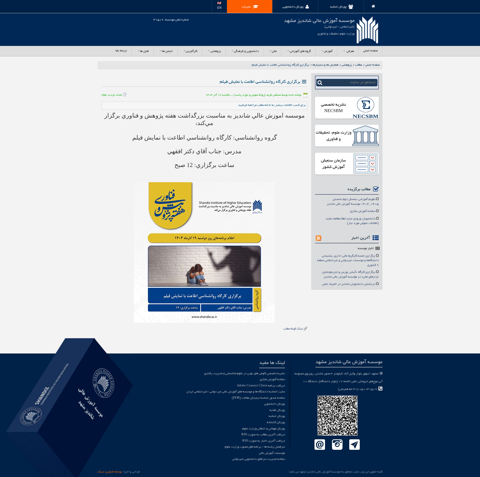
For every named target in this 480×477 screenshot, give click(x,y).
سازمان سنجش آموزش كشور (333, 164)
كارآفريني (191, 51)
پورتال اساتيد (276, 416)
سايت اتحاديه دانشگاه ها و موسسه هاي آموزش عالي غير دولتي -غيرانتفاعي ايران (235, 391)
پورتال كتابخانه (276, 422)
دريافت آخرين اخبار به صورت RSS (263, 441)
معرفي (350, 51)
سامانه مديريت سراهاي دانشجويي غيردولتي (258, 459)
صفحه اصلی (370, 50)
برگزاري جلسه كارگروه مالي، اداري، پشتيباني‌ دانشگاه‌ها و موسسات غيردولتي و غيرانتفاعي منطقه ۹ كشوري (348, 260)
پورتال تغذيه (277, 410)
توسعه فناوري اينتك (110, 472)
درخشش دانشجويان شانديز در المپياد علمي (348, 284)
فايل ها (144, 51)
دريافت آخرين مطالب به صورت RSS (263, 434)
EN (219, 8)
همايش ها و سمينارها (325, 65)
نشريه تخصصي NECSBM (333, 108)
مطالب (358, 65)
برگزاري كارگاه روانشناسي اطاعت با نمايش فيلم (280, 65)
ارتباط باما (121, 50)
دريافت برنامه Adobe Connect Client (261, 385)
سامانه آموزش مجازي (362, 211)
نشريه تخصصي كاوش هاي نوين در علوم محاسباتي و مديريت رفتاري (244, 373)
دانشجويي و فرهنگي (246, 51)
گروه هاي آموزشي (300, 51)
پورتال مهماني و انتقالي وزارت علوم (263, 428)
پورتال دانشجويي (274, 404)
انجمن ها (167, 51)
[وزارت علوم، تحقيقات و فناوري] (365, 136)
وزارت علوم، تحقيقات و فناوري (334, 136)
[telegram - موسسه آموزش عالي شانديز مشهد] (354, 445)
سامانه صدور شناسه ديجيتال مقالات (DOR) (258, 398)
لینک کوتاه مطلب (293, 328)
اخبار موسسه (366, 248)
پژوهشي (215, 51)
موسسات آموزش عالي (272, 453)
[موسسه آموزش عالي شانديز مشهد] (371, 5)
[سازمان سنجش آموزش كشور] (365, 164)
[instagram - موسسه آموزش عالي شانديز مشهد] (337, 445)
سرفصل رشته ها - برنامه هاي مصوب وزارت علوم (255, 447)
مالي (274, 51)
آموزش (328, 51)
